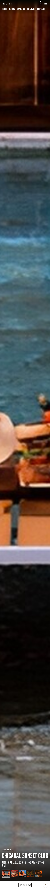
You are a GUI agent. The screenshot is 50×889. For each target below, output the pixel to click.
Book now (25, 885)
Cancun (12, 9)
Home (4, 9)
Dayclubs (21, 9)
